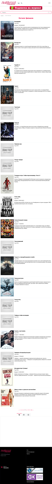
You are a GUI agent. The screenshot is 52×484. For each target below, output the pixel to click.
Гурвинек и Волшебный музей (22, 352)
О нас (27, 450)
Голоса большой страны (20, 220)
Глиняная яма (18, 144)
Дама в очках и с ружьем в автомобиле (25, 389)
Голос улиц (17, 196)
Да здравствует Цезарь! (21, 368)
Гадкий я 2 (17, 65)
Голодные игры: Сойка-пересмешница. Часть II (27, 175)
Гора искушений (18, 241)
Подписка (28, 453)
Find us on (6, 467)
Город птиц (17, 299)
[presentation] (19, 415)
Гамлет (16, 86)
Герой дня (17, 107)
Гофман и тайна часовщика (21, 315)
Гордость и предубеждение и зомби (24, 257)
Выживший (17, 21)
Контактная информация (30, 452)
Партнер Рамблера (30, 481)
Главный (16, 122)
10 (31, 409)
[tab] (19, 414)
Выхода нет (17, 42)
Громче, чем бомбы (19, 331)
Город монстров (18, 278)
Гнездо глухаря (18, 159)
